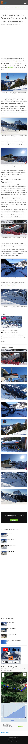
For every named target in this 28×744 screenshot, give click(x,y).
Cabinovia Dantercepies (10, 333)
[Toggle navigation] (25, 2)
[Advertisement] (14, 40)
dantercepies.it (11, 286)
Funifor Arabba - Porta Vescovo (14, 640)
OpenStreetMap (17, 702)
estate (8, 552)
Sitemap (17, 739)
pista (8, 535)
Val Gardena (19, 62)
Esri (26, 702)
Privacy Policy (11, 739)
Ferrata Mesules (10, 551)
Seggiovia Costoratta (11, 634)
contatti (22, 739)
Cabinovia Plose (10, 622)
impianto (3, 24)
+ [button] (2, 674)
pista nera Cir (11, 67)
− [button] (2, 676)
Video (4, 317)
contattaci (14, 520)
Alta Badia (14, 112)
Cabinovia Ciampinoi (11, 628)
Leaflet (12, 702)
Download (20, 726)
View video (3, 341)
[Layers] (24, 674)
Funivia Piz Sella (10, 539)
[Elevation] (26, 704)
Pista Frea (9, 533)
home (5, 739)
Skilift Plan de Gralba (11, 545)
